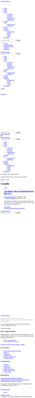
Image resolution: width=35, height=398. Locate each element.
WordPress (10, 26)
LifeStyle (6, 30)
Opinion (6, 21)
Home (5, 8)
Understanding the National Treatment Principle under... (15, 379)
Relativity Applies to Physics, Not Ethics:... (12, 381)
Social (8, 34)
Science (6, 27)
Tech (5, 23)
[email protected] (12, 340)
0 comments (7, 207)
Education (6, 37)
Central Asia (10, 20)
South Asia (10, 14)
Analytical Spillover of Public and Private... (12, 378)
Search (18, 40)
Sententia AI (4, 94)
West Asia (9, 17)
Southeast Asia (11, 18)
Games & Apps (11, 24)
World (5, 11)
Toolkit (2, 88)
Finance (6, 28)
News (5, 9)
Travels (9, 36)
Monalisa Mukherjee (11, 197)
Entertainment (10, 31)
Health (9, 33)
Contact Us (7, 49)
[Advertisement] (17, 113)
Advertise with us (8, 45)
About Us (6, 48)
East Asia (9, 15)
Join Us (6, 43)
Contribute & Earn (8, 46)
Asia (5, 12)
